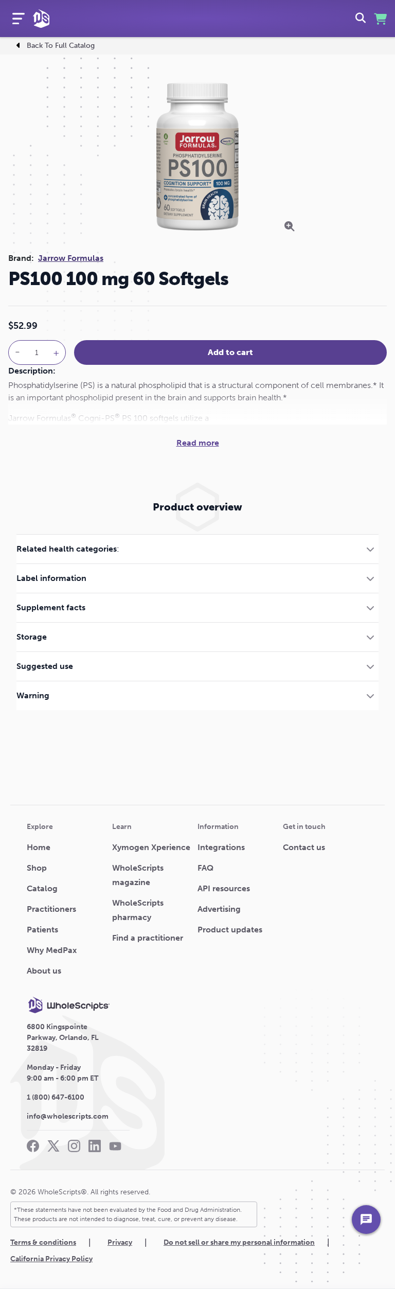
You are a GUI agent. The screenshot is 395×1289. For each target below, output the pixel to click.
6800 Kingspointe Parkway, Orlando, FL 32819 (63, 1037)
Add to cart (230, 352)
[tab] (197, 548)
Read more (197, 443)
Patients (42, 929)
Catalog (42, 888)
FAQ (205, 868)
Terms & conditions (43, 1242)
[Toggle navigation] (18, 18)
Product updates (230, 929)
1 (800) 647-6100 (55, 1097)
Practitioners (51, 909)
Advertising (219, 909)
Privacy (119, 1242)
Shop (37, 868)
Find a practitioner (147, 938)
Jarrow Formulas (70, 258)
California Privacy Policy (51, 1259)
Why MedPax (52, 950)
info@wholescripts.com (68, 1116)
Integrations (221, 847)
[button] (197, 548)
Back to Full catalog (61, 45)
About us (44, 971)
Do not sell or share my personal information (239, 1242)
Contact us (304, 847)
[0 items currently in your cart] (380, 19)
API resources (224, 888)
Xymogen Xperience (151, 847)
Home (38, 847)
